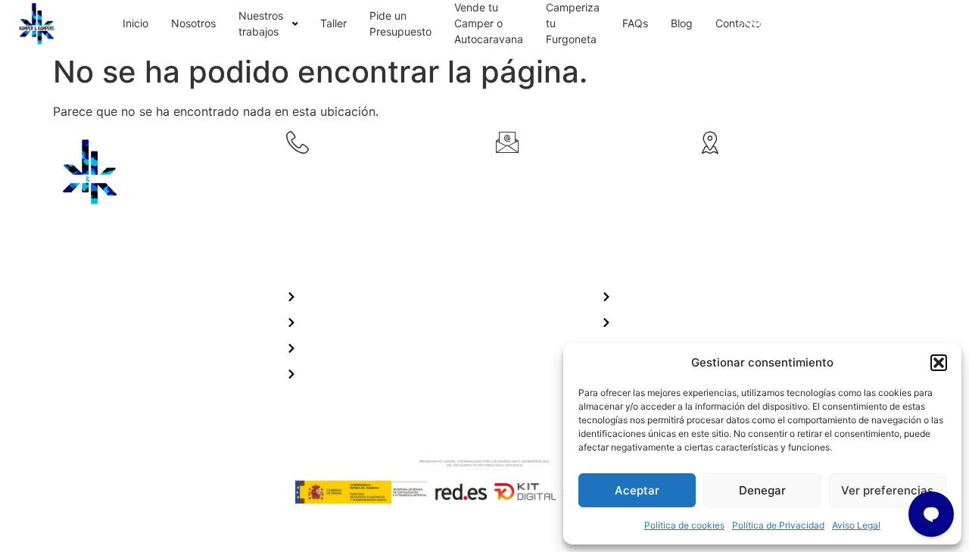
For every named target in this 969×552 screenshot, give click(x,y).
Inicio (135, 23)
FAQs (635, 23)
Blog (682, 23)
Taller (333, 23)
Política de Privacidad (778, 525)
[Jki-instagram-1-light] (111, 351)
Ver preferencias (887, 490)
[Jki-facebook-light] (68, 351)
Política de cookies (684, 525)
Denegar (762, 490)
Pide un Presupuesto (400, 23)
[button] (938, 362)
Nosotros (193, 23)
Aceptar (637, 490)
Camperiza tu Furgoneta (573, 23)
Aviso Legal (856, 525)
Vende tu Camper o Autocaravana (488, 23)
